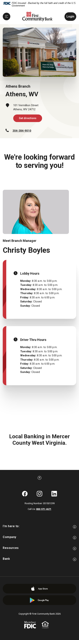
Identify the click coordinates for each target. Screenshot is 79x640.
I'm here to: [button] (11, 526)
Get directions (27, 118)
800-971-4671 (43, 509)
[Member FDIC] (30, 624)
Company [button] (9, 537)
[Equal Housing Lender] (45, 624)
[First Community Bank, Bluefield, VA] (37, 16)
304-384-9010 (21, 130)
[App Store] (39, 588)
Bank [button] (6, 558)
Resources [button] (11, 548)
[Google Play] (39, 600)
